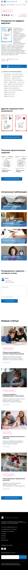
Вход (26, 2)
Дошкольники (7, 74)
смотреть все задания (11, 179)
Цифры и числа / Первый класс (11, 88)
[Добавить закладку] (11, 15)
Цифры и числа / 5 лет (9, 94)
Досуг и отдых (7, 432)
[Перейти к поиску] (16, 1)
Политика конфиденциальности (9, 527)
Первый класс (7, 76)
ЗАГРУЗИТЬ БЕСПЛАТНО (15, 66)
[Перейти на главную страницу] (9, 1)
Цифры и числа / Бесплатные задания (13, 90)
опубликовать (9, 301)
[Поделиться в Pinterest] (4, 15)
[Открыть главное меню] (2, 1)
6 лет (5, 84)
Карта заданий (4, 540)
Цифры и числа (6, 11)
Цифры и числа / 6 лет (9, 96)
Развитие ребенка (8, 348)
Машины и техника (15, 78)
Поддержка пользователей (7, 531)
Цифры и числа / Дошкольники (15, 84)
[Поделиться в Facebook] (2, 15)
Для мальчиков (7, 80)
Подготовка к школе (17, 74)
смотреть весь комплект (11, 137)
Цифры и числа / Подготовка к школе (13, 86)
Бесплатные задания (18, 80)
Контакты (3, 538)
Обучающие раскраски (17, 76)
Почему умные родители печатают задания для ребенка (13, 353)
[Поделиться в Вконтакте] (7, 15)
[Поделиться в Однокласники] (9, 15)
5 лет (23, 82)
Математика (7, 78)
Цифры (5, 82)
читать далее (6, 362)
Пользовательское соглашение (9, 529)
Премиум (3, 535)
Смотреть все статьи (12, 498)
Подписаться (23, 557)
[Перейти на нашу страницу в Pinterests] (5, 549)
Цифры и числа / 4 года (9, 92)
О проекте (3, 533)
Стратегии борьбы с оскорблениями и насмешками (13, 395)
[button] (2, 123)
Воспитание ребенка (9, 474)
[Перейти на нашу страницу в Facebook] (2, 549)
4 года (19, 82)
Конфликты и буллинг (9, 390)
